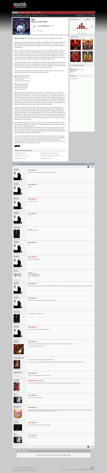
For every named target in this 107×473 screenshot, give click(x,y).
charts (22, 12)
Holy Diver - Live (75, 62)
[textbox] (83, 15)
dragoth (44, 25)
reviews (15, 12)
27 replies (47, 26)
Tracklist (41, 30)
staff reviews (35, 15)
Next (92, 166)
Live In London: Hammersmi (75, 50)
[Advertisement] (82, 106)
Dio (33, 19)
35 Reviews (51, 25)
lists (33, 12)
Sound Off (40, 380)
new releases (28, 15)
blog (38, 12)
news (28, 12)
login (13, 15)
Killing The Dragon (87, 62)
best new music (43, 15)
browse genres (19, 15)
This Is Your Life (87, 50)
